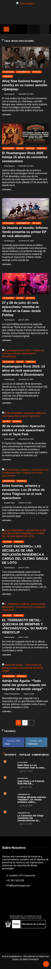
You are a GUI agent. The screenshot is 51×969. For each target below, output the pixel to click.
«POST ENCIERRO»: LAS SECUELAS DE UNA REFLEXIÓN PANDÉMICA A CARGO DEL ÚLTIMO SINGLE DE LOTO (25, 554)
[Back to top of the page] (46, 964)
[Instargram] (36, 29)
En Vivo (20, 148)
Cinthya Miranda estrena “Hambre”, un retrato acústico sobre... (31, 799)
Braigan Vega (9, 503)
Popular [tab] (24, 755)
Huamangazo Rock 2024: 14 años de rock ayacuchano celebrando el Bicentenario (23, 370)
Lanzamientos (23, 72)
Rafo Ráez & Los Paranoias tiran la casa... (31, 766)
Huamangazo (9, 94)
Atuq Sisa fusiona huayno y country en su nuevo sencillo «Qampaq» (24, 85)
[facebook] (32, 29)
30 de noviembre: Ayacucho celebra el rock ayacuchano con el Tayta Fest (23, 430)
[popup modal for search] (44, 29)
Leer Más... (7, 115)
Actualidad (8, 72)
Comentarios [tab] (40, 755)
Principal (7, 76)
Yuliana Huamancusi (12, 694)
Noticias (36, 72)
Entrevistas (8, 481)
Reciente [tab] (10, 755)
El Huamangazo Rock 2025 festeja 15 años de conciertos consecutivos (24, 157)
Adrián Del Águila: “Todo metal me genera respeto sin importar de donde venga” (24, 685)
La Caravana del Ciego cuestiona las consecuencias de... (30, 818)
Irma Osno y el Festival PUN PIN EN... (30, 782)
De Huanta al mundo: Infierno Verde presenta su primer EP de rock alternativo (25, 232)
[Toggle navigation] (6, 29)
